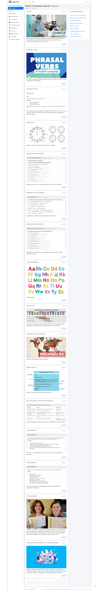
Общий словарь (74, 28)
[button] (26, 2)
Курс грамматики (74, 34)
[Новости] (33, 2)
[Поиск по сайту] (29, 2)
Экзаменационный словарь (77, 31)
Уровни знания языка (75, 36)
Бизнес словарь (74, 26)
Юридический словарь (76, 23)
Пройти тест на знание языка (78, 15)
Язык (86, 2)
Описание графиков (75, 20)
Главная (27, 8)
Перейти (64, 44)
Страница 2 (34, 8)
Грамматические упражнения (78, 18)
